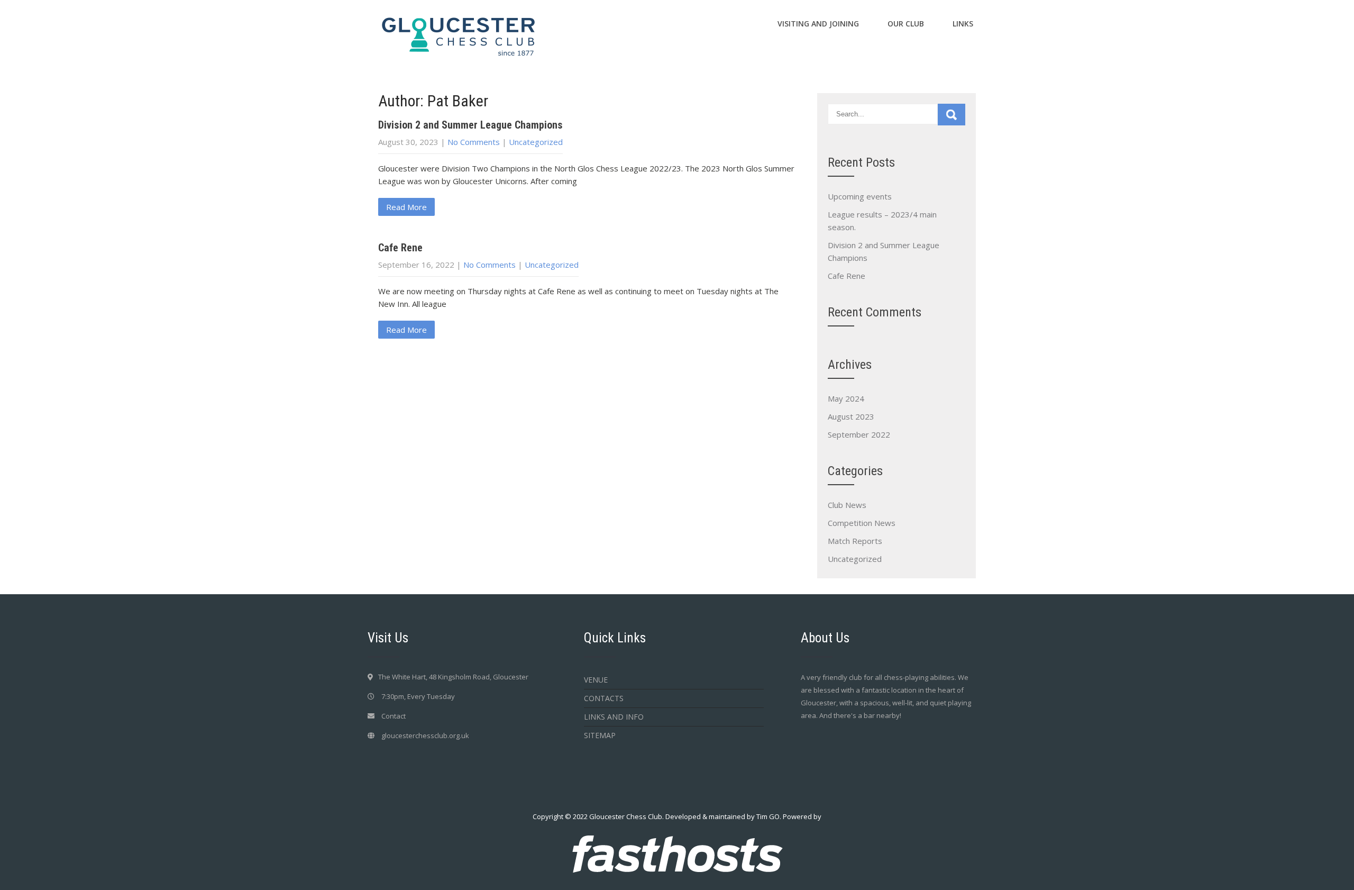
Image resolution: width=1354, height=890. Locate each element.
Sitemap (600, 735)
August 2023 (851, 416)
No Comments (473, 142)
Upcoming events (860, 196)
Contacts (604, 698)
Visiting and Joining (818, 24)
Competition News (861, 522)
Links (963, 24)
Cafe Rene (400, 247)
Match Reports (855, 540)
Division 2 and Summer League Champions (470, 125)
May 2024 (846, 398)
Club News (847, 505)
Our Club (906, 24)
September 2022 (859, 434)
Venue (596, 680)
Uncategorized (536, 142)
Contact (393, 716)
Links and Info (614, 717)
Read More (406, 207)
